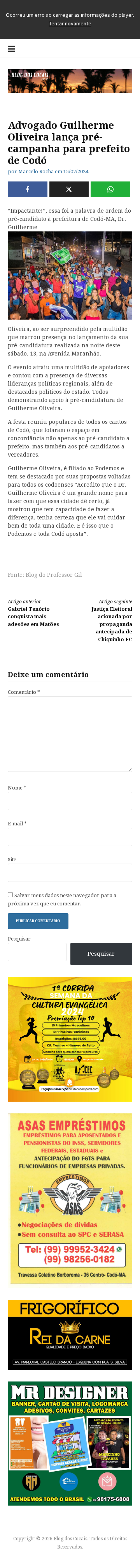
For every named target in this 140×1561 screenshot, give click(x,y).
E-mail (17, 824)
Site (12, 859)
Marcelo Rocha (36, 171)
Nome (17, 788)
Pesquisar (19, 939)
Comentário (24, 692)
